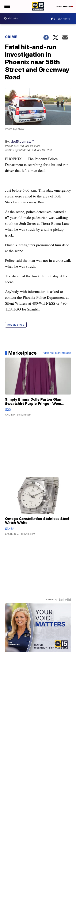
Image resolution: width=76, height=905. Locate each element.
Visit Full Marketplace (57, 352)
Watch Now (63, 6)
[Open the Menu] (7, 6)
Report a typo (15, 324)
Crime (11, 37)
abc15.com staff (22, 141)
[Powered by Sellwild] (65, 599)
